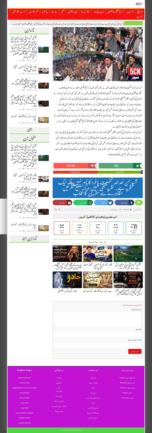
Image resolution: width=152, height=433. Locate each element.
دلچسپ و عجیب (93, 382)
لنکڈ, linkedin (127, 392)
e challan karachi (24, 423)
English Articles (24, 418)
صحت (93, 387)
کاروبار (93, 402)
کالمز (58, 387)
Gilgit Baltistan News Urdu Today (24, 387)
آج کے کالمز (59, 396)
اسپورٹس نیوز (85, 11)
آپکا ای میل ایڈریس (134, 340)
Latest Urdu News (24, 377)
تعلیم (63, 11)
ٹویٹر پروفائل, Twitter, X (127, 387)
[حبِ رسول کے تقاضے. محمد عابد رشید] (43, 119)
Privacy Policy (25, 397)
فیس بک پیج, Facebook (127, 382)
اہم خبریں (130, 11)
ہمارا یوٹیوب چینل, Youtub (127, 377)
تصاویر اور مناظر (58, 401)
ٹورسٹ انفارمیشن (18, 11)
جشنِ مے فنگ (59, 411)
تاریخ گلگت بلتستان (115, 11)
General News (25, 392)
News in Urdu (25, 382)
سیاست (54, 11)
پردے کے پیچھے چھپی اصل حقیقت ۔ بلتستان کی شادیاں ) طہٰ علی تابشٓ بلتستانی (24, 83)
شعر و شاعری (33, 11)
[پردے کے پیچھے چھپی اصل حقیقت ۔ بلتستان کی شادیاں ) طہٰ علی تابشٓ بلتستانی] (43, 85)
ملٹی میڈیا (93, 392)
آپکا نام (138, 329)
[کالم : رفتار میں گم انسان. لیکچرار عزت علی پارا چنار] (43, 70)
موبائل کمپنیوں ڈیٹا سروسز (93, 397)
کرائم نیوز (139, 17)
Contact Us (25, 402)
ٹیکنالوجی (59, 382)
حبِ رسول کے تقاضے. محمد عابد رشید (97, 291)
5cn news (126, 209)
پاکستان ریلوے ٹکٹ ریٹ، (59, 406)
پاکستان (45, 11)
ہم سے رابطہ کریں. (93, 407)
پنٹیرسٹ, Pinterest (127, 397)
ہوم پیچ (140, 11)
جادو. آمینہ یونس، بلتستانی (67, 291)
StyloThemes (86, 430)
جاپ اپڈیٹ (99, 11)
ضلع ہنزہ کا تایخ (93, 418)
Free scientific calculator (24, 412)
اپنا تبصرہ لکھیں (136, 309)
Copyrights (25, 407)
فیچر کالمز (59, 391)
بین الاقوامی (72, 11)
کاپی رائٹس (93, 377)
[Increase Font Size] (59, 210)
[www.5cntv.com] (139, 4)
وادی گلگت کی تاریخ (93, 412)
